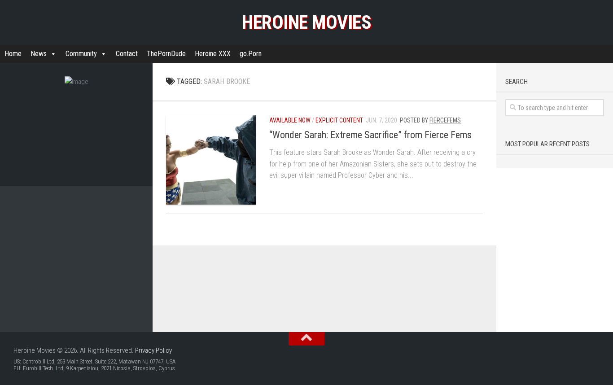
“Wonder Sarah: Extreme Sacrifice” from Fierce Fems (370, 134)
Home (13, 53)
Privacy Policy (153, 350)
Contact (127, 53)
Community (81, 53)
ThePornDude (166, 53)
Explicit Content (339, 120)
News (39, 53)
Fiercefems (445, 120)
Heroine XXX (213, 53)
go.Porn (251, 53)
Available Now (290, 120)
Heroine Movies (306, 22)
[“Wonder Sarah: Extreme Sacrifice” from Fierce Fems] (211, 160)
